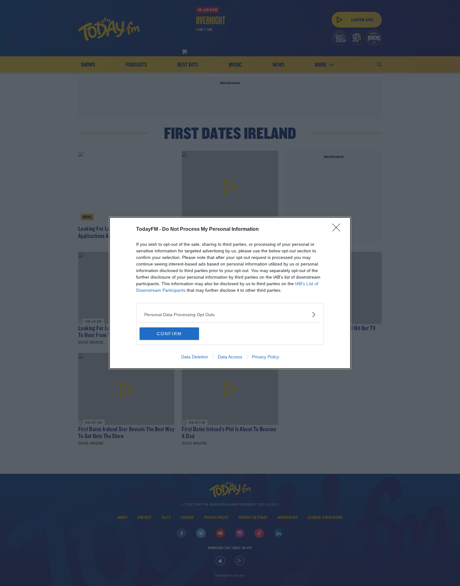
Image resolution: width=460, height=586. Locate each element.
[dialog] (230, 293)
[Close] (338, 229)
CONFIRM (169, 333)
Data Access (230, 356)
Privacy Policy (265, 356)
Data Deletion (194, 356)
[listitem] (230, 314)
